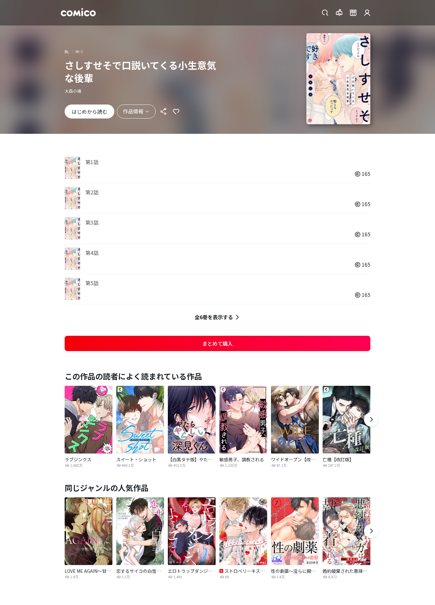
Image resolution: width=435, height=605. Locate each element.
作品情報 (133, 111)
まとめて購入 (217, 343)
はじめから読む (89, 111)
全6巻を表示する (214, 317)
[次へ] (371, 420)
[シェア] (163, 111)
